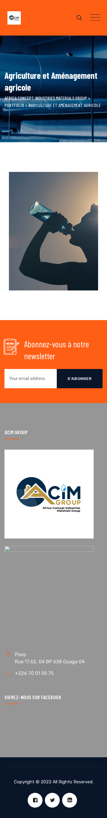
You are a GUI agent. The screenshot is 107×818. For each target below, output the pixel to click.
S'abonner (79, 378)
